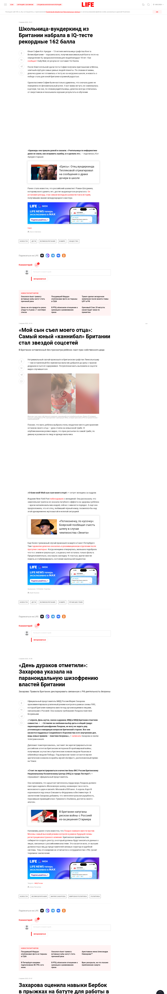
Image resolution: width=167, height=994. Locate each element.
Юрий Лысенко (34, 593)
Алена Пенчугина (35, 936)
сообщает (32, 61)
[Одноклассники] (64, 255)
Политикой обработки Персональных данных (63, 12)
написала (76, 735)
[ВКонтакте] (58, 255)
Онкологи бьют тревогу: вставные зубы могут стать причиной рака (33, 299)
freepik (30, 228)
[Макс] (47, 255)
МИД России (39, 932)
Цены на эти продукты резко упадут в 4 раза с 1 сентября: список (33, 309)
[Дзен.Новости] (42, 255)
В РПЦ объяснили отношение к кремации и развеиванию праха (64, 309)
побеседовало (57, 498)
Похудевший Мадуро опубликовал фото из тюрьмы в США (64, 299)
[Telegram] (53, 255)
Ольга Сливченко (35, 232)
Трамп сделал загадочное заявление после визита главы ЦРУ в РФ (95, 299)
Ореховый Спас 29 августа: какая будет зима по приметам (93, 309)
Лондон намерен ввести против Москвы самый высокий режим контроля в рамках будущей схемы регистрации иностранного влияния (61, 882)
